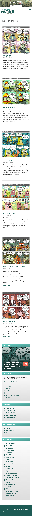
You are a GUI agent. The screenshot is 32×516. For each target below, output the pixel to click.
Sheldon (8, 486)
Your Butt (7, 56)
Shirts (8, 390)
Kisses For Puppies (9, 213)
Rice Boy (8, 482)
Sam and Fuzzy (10, 484)
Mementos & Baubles (12, 395)
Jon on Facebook (11, 417)
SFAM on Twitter (11, 413)
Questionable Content (13, 477)
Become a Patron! (10, 382)
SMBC (7, 489)
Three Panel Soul (11, 493)
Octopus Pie (9, 468)
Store (11, 509)
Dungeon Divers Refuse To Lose (14, 266)
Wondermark (10, 495)
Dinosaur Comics (11, 457)
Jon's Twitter (10, 408)
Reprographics (10, 480)
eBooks (8, 397)
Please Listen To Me (12, 475)
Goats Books (10, 430)
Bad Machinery (10, 443)
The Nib (26, 509)
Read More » (7, 70)
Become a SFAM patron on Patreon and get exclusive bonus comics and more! (12, 365)
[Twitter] (14, 2)
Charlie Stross (10, 450)
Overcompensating (11, 473)
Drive (7, 459)
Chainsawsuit (10, 448)
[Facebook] (10, 2)
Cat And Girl (9, 446)
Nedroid (8, 466)
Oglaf (7, 471)
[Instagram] (18, 2)
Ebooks (18, 509)
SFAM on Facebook (11, 415)
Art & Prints (9, 393)
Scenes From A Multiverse (13, 512)
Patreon (8, 386)
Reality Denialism (9, 321)
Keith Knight (9, 461)
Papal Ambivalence (9, 107)
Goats (8, 428)
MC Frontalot (10, 464)
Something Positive (12, 491)
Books (8, 388)
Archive (7, 509)
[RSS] (21, 2)
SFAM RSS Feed (10, 410)
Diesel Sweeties (11, 455)
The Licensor (7, 160)
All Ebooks (9, 433)
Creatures (9, 452)
